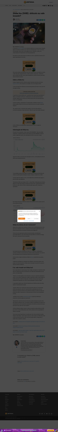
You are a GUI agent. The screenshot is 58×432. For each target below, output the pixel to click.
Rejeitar (29, 218)
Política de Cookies (26, 220)
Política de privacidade (31, 220)
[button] (39, 211)
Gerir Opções (36, 218)
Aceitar (22, 218)
